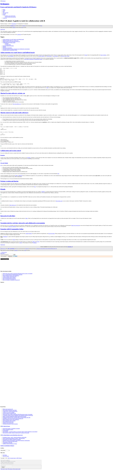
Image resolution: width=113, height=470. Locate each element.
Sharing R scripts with (10, 40)
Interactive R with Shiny (7, 47)
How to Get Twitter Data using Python (10, 441)
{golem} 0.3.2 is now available (8, 412)
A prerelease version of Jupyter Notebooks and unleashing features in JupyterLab (18, 415)
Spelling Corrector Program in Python (10, 443)
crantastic (35, 242)
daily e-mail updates (11, 248)
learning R (27, 248)
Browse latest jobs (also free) (10, 16)
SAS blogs (5, 455)
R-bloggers (24, 25)
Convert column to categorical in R (9, 413)
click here (13, 27)
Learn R (4, 13)
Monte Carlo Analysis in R (8, 409)
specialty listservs (41, 56)
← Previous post (3, 252)
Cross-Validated (10, 56)
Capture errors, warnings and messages (10, 411)
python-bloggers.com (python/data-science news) (13, 435)
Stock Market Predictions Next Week (10, 410)
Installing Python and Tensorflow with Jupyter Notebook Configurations (16, 440)
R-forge (38, 241)
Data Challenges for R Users (8, 421)
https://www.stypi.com (75, 225)
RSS (4, 11)
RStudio (4, 46)
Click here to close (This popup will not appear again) (10, 468)
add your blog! (5, 12)
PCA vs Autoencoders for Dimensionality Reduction (12, 274)
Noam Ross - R (12, 25)
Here (47, 87)
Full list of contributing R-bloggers (7, 445)
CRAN (20, 242)
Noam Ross (14, 23)
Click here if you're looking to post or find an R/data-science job (46, 248)
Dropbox (7, 43)
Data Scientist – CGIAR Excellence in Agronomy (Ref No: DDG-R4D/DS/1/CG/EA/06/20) (20, 431)
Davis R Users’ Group (65, 56)
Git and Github (8, 44)
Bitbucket (20, 175)
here (41, 25)
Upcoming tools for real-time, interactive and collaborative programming (16, 48)
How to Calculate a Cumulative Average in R (11, 279)
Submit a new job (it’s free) (10, 15)
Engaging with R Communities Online (10, 50)
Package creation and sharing (8, 45)
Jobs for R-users (6, 426)
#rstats (14, 239)
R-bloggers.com (3, 248)
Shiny (27, 218)
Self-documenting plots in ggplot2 (9, 277)
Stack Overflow (103, 55)
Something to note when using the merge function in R (13, 418)
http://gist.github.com (17, 103)
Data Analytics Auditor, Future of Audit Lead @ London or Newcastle (16, 432)
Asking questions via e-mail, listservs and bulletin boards (13, 39)
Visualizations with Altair (7, 442)
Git (1, 165)
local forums (55, 56)
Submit (3, 467)
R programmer (5, 430)
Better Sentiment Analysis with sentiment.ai (11, 275)
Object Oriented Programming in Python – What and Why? (14, 438)
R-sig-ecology (49, 56)
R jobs (4, 14)
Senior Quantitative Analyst (8, 429)
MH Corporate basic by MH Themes (15, 458)
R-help (86, 55)
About (4, 10)
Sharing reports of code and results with (11, 41)
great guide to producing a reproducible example (33, 59)
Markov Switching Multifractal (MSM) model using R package (14, 416)
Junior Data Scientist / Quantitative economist (11, 428)
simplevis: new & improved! (8, 422)
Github (16, 175)
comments (19, 34)
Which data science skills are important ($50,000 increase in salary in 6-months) (17, 273)
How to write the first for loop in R (9, 278)
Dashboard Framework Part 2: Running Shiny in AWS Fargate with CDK (16, 417)
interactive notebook (12, 226)
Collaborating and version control (9, 42)
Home (4, 9)
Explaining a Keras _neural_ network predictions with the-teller (14, 437)
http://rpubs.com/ (59, 200)
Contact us (5, 17)
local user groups (51, 233)
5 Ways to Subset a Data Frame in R (9, 276)
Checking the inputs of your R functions (10, 423)
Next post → (2, 253)
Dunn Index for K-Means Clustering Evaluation (12, 439)
